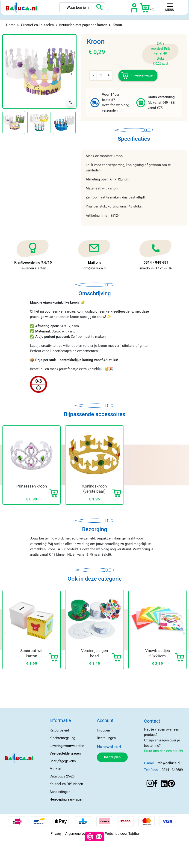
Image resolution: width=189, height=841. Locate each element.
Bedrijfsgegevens (63, 761)
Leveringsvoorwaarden (67, 746)
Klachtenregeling (62, 738)
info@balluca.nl (168, 763)
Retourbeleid (59, 730)
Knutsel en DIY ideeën (66, 784)
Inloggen (103, 730)
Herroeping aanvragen (66, 799)
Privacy (56, 834)
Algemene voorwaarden (83, 834)
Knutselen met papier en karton (83, 25)
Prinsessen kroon (31, 486)
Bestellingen (106, 738)
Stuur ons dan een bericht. (164, 751)
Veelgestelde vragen (65, 753)
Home (10, 25)
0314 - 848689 (172, 770)
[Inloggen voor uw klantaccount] (134, 7)
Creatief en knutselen (37, 25)
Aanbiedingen (60, 792)
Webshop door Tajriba (122, 834)
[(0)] (145, 7)
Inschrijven (112, 757)
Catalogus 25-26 (62, 776)
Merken (55, 769)
